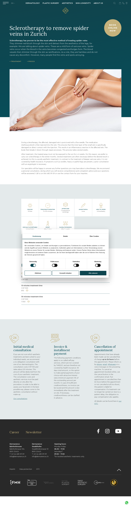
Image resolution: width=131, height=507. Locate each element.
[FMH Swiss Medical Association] (15, 483)
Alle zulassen (93, 273)
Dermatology (33, 3)
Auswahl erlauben (65, 273)
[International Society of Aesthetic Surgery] (99, 483)
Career (15, 432)
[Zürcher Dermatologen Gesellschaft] (48, 483)
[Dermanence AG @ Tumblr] (118, 431)
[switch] (54, 265)
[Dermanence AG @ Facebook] (98, 431)
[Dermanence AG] (65, 10)
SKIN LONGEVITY (83, 3)
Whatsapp (112, 364)
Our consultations (20, 398)
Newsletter (34, 432)
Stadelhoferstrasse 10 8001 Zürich (40, 450)
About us (98, 3)
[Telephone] (123, 3)
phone (99, 364)
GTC (38, 469)
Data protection (25, 469)
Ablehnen (38, 273)
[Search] (114, 3)
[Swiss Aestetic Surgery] (82, 483)
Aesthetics (67, 3)
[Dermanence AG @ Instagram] (107, 431)
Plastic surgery (51, 3)
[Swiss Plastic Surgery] (65, 483)
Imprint (13, 469)
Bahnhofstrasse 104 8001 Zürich (17, 450)
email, (105, 364)
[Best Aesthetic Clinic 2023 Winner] (113, 483)
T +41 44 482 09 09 (17, 454)
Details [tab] (65, 236)
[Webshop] (120, 3)
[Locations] (126, 3)
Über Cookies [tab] (94, 236)
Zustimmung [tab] (37, 236)
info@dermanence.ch (18, 456)
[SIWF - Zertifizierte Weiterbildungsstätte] (31, 483)
